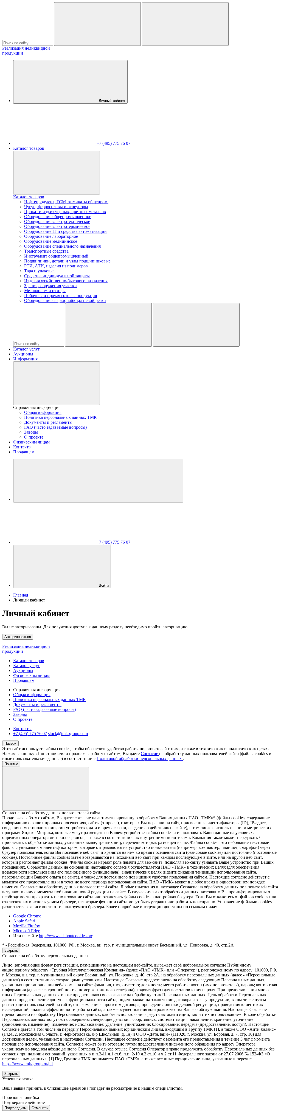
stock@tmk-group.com (68, 733)
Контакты (22, 447)
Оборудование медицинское (50, 241)
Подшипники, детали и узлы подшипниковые (67, 261)
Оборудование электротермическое (57, 226)
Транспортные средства (46, 251)
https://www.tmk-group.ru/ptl (27, 1063)
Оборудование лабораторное (51, 236)
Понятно (11, 764)
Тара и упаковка (39, 271)
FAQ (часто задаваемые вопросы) (55, 427)
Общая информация (42, 412)
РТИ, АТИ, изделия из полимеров (56, 266)
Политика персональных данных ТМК (60, 417)
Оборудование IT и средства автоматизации (65, 231)
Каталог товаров (28, 148)
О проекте (33, 437)
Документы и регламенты (48, 422)
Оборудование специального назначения (62, 246)
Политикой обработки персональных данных (140, 758)
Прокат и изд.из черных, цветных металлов (65, 211)
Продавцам (23, 452)
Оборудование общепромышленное (57, 216)
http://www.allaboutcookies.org (66, 935)
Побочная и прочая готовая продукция (60, 295)
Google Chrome (27, 916)
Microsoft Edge (26, 930)
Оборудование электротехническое (57, 221)
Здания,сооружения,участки (50, 285)
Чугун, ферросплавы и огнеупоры (56, 206)
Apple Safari (24, 921)
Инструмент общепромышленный (56, 256)
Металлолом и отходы (45, 290)
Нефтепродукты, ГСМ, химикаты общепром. (66, 201)
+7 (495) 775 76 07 (30, 733)
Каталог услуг (26, 349)
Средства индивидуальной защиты (57, 275)
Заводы (31, 432)
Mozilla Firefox (26, 925)
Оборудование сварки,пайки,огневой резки (65, 300)
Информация (25, 359)
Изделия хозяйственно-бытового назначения (66, 280)
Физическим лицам (31, 442)
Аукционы (23, 354)
